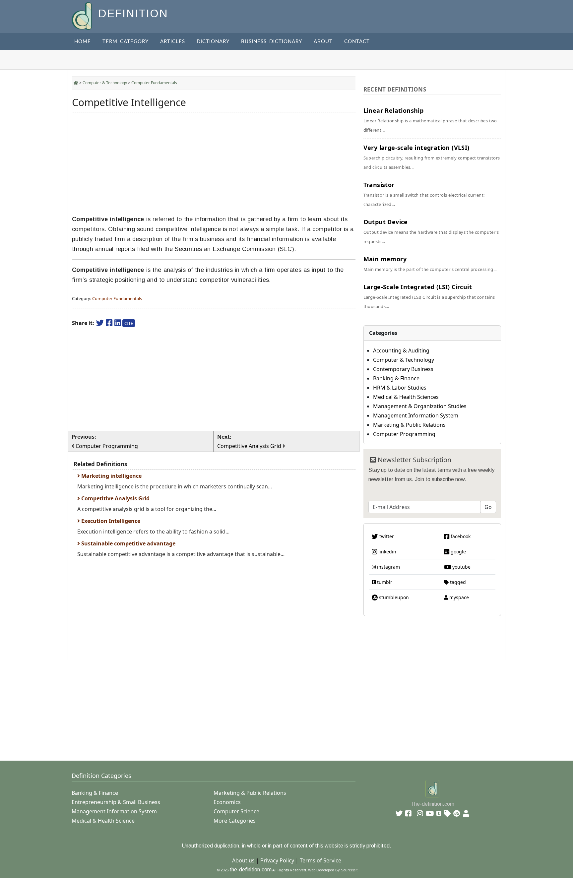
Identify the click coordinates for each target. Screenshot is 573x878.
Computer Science (236, 811)
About (323, 41)
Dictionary (213, 41)
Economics (227, 802)
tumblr (384, 582)
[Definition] (82, 15)
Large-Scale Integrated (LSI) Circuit (429, 296)
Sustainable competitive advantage (127, 543)
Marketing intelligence (111, 475)
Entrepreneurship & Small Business (116, 802)
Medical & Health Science (103, 820)
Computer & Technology (105, 83)
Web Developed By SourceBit (332, 870)
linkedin (386, 551)
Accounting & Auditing (401, 350)
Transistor (424, 194)
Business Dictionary (271, 41)
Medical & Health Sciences (406, 397)
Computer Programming (404, 434)
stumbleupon (393, 597)
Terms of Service (320, 860)
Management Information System (415, 415)
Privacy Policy (277, 860)
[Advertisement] (213, 163)
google (457, 551)
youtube (461, 567)
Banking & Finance (396, 378)
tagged (457, 582)
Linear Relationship (430, 119)
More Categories (235, 820)
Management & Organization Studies (420, 406)
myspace (458, 597)
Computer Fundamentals (154, 83)
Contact (357, 41)
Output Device (431, 231)
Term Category (125, 41)
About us (243, 860)
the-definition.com (250, 869)
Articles (172, 41)
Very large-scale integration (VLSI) (431, 157)
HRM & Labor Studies (399, 387)
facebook (460, 536)
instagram (388, 567)
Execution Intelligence (110, 521)
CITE (128, 323)
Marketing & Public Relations (409, 424)
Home (82, 41)
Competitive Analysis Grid (115, 498)
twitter (386, 536)
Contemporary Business (403, 369)
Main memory (430, 263)
